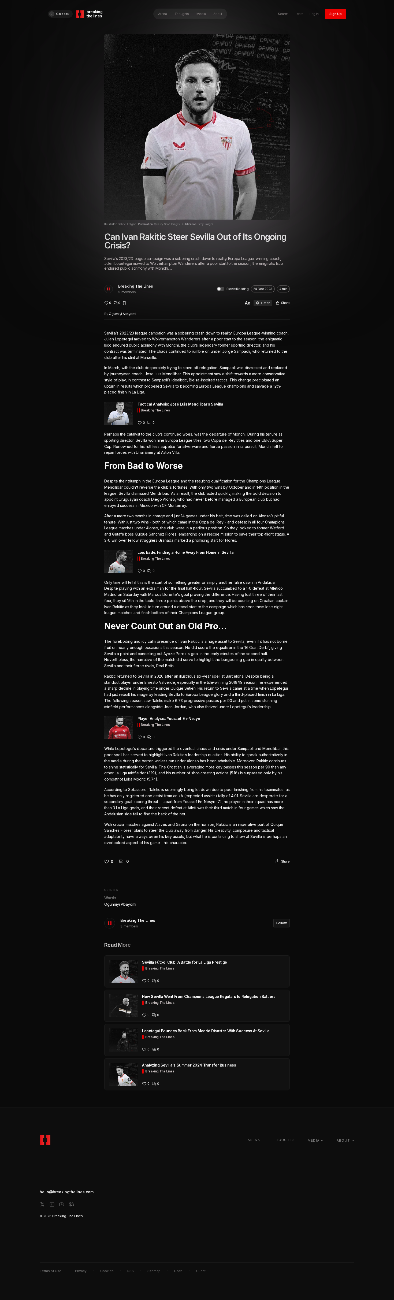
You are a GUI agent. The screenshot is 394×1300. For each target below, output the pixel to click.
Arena (162, 14)
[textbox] (197, 588)
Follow (281, 923)
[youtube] (61, 1204)
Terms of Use (50, 1271)
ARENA (254, 1140)
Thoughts (181, 14)
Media (201, 14)
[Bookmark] (124, 303)
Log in (314, 14)
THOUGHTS (284, 1140)
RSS (130, 1271)
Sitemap (154, 1271)
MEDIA (313, 1140)
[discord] (71, 1204)
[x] (42, 1204)
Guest (201, 1271)
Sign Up (335, 14)
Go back (62, 14)
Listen (265, 303)
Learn (299, 14)
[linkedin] (52, 1204)
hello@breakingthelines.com (67, 1192)
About (217, 14)
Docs (178, 1271)
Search (283, 14)
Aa (247, 303)
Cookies (107, 1271)
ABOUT (343, 1140)
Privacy (81, 1271)
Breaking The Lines (135, 286)
